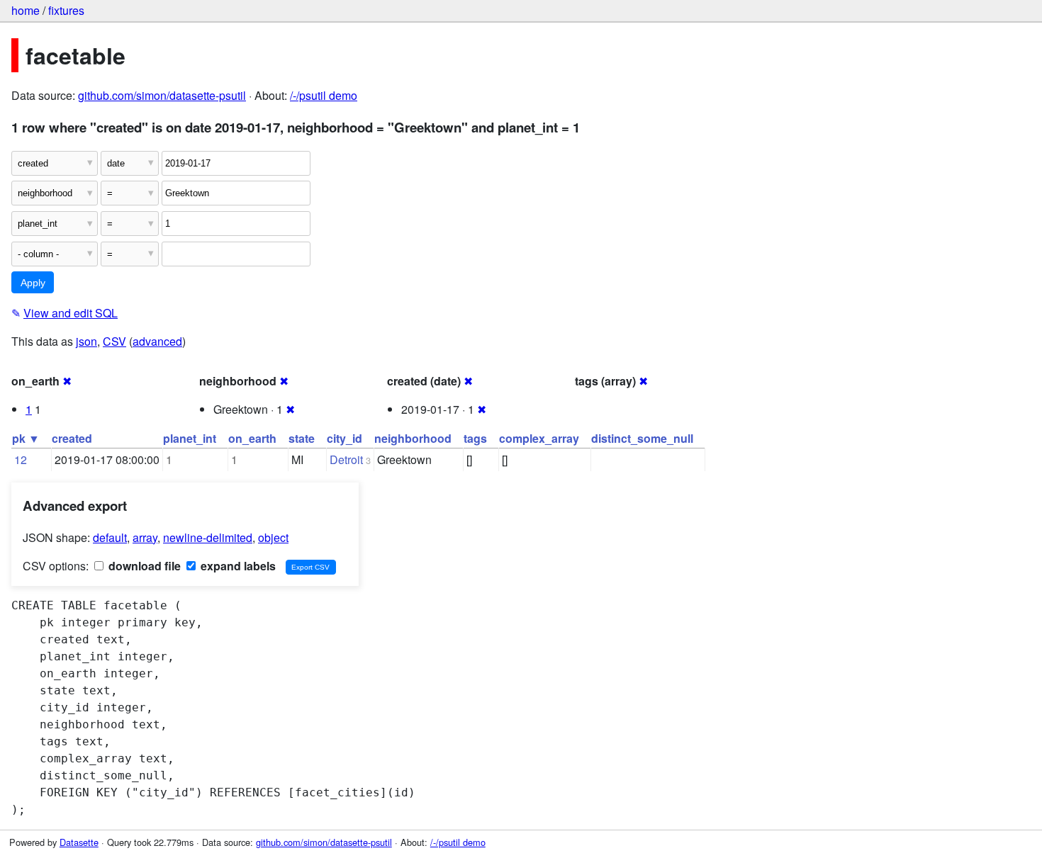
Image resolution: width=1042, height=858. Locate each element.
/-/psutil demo (323, 95)
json (86, 341)
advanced (157, 341)
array (145, 537)
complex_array (539, 438)
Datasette (79, 842)
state (301, 438)
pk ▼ (26, 438)
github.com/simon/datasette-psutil (162, 95)
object (273, 537)
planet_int (189, 438)
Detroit (346, 459)
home (25, 10)
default (110, 537)
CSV (114, 341)
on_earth (252, 438)
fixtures (66, 10)
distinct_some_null (642, 438)
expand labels (237, 566)
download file (143, 566)
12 (20, 459)
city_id (344, 438)
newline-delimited (207, 537)
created (72, 438)
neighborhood (413, 438)
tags (475, 438)
